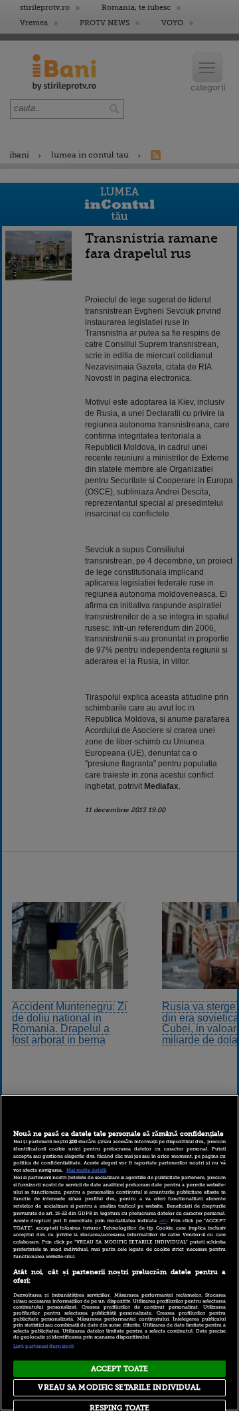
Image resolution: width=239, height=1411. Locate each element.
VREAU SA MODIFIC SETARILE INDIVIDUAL (119, 1387)
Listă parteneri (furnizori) (43, 1346)
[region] (119, 1253)
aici (163, 1221)
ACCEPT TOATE (119, 1368)
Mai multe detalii (86, 1170)
